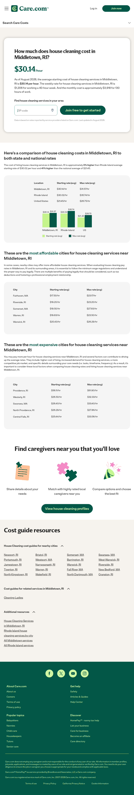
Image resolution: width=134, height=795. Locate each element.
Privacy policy (14, 707)
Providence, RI (20, 390)
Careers (11, 696)
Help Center (76, 702)
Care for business (79, 731)
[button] (67, 22)
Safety (73, 691)
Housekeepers (14, 736)
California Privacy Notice (74, 783)
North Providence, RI (23, 410)
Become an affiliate (80, 736)
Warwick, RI (19, 322)
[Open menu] (6, 8)
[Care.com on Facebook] (49, 673)
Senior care (12, 746)
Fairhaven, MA (20, 295)
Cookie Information (100, 783)
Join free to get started (82, 110)
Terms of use (13, 702)
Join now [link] (116, 8)
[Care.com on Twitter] (61, 673)
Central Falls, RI (21, 416)
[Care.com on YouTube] (73, 673)
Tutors (10, 741)
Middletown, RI (42, 189)
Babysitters (12, 720)
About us (11, 691)
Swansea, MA (20, 403)
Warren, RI (18, 315)
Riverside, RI (19, 302)
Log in (93, 8)
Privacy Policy (49, 783)
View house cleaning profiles (67, 509)
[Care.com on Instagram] (85, 673)
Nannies (11, 725)
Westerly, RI (19, 397)
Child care (12, 731)
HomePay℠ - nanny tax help (84, 720)
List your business (79, 725)
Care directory (77, 741)
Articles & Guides (79, 696)
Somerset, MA (20, 308)
